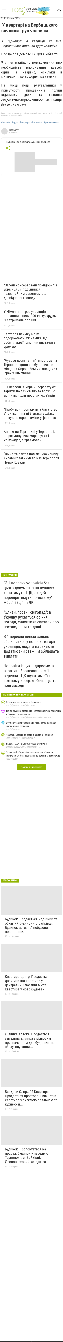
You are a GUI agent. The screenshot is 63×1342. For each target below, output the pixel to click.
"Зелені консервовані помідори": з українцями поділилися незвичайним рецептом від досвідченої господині (30, 291)
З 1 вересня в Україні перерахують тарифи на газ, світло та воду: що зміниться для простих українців (30, 391)
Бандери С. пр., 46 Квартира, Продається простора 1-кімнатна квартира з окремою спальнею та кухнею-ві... (31, 1098)
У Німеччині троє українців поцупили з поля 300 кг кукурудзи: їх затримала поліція (30, 316)
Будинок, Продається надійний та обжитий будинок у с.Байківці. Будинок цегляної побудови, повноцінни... (31, 925)
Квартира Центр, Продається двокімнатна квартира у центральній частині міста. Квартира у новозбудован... (27, 983)
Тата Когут (14, 130)
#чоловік (5, 122)
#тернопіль (36, 122)
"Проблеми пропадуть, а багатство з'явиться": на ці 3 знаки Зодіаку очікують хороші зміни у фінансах (30, 413)
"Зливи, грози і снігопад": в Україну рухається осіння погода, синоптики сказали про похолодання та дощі (31, 619)
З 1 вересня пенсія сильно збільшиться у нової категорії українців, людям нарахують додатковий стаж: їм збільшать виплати (31, 646)
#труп (15, 122)
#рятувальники (51, 122)
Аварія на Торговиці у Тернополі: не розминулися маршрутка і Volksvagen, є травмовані (29, 436)
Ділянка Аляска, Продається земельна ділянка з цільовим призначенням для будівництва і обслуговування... (30, 1040)
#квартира (24, 122)
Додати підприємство (31, 767)
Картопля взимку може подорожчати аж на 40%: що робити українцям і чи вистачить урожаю (29, 340)
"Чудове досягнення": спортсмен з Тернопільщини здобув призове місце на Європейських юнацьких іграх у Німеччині (30, 366)
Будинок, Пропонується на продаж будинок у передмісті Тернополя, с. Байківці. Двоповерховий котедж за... (27, 1155)
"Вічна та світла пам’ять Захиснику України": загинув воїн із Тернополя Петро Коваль (31, 458)
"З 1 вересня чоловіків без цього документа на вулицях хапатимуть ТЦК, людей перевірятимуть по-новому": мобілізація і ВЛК (29, 592)
